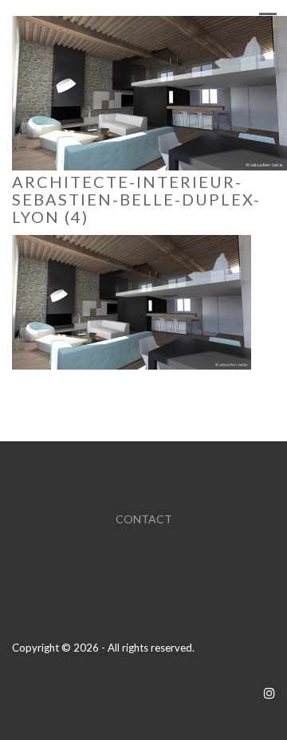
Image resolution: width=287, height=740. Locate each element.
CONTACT (144, 519)
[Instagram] (269, 692)
